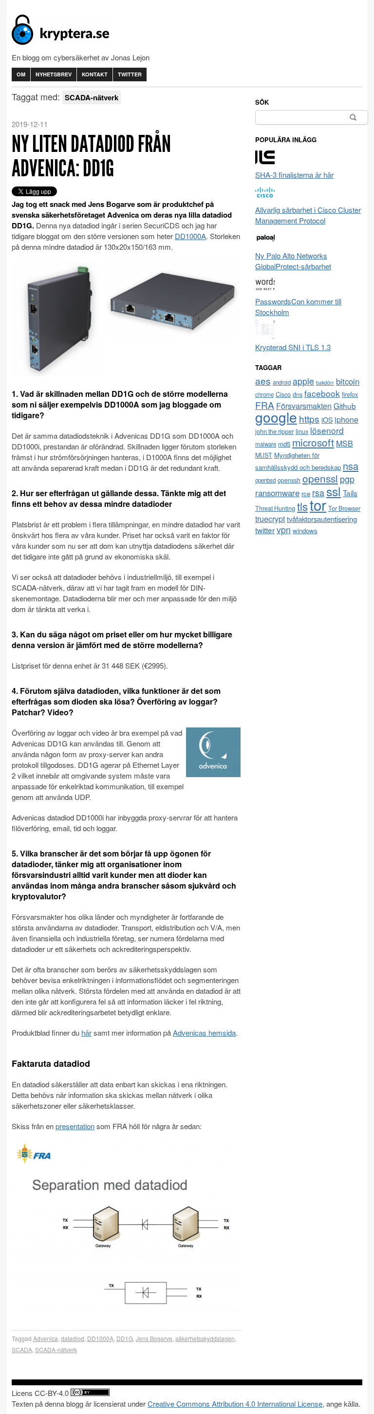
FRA (264, 404)
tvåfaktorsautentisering (322, 519)
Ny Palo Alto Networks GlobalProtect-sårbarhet (293, 260)
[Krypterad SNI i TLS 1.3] (265, 336)
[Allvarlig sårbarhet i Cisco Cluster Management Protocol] (265, 199)
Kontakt (95, 74)
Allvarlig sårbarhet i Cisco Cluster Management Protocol (308, 215)
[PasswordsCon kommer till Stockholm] (265, 290)
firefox (350, 394)
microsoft (313, 442)
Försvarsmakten (304, 405)
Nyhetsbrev (54, 74)
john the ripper (274, 431)
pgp (347, 479)
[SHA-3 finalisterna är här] (265, 164)
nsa (350, 466)
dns (297, 394)
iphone (346, 419)
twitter (265, 529)
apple (303, 381)
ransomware (277, 493)
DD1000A (190, 236)
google (276, 417)
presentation (75, 1126)
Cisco (283, 394)
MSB (344, 443)
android (282, 382)
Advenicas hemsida (204, 1032)
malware (265, 444)
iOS (327, 420)
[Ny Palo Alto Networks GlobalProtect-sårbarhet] (265, 245)
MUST (263, 455)
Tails (350, 492)
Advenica (45, 1338)
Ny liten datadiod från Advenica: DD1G (91, 156)
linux (302, 431)
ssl (333, 491)
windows (305, 530)
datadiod (72, 1338)
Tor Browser (344, 508)
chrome (264, 394)
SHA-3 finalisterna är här (294, 174)
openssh (289, 480)
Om (21, 74)
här (86, 1032)
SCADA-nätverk (56, 1349)
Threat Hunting (275, 508)
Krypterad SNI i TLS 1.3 (293, 347)
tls (302, 506)
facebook (322, 393)
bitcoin (347, 381)
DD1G (124, 1338)
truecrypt (270, 518)
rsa (318, 492)
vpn (284, 529)
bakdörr (325, 382)
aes (263, 380)
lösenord (327, 430)
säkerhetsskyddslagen (205, 1338)
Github (345, 405)
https (309, 418)
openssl (320, 478)
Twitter (130, 74)
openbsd (265, 480)
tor (318, 504)
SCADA (22, 1349)
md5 (284, 443)
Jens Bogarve (154, 1338)
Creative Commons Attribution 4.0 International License (235, 1403)
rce (305, 493)
